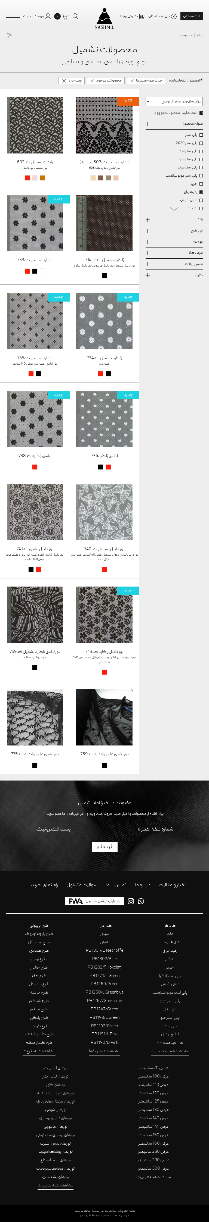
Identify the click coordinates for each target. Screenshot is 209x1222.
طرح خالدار (39, 968)
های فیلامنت (170, 942)
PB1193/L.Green (104, 1018)
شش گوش (170, 984)
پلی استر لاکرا (170, 976)
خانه (200, 35)
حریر (170, 968)
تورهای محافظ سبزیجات (55, 1169)
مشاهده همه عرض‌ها (153, 1177)
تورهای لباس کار (55, 1068)
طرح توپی (39, 959)
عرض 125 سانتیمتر (154, 1102)
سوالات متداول (81, 885)
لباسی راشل (170, 1035)
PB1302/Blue (104, 959)
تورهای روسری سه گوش (55, 1135)
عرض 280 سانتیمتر (153, 1152)
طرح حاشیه (39, 993)
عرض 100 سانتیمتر (153, 1077)
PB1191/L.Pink (105, 1035)
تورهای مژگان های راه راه (55, 1102)
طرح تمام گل (39, 942)
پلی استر (170, 1026)
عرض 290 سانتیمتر (153, 1160)
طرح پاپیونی (38, 926)
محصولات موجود (109, 80)
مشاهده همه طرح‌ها (39, 1051)
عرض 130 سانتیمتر (153, 1110)
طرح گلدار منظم (39, 1043)
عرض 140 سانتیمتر (153, 1118)
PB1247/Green (104, 1010)
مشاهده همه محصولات (170, 1051)
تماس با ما (116, 885)
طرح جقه (39, 976)
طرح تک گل (39, 984)
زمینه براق (75, 80)
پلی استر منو (170, 1018)
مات (170, 934)
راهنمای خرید (44, 885)
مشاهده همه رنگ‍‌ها (104, 1051)
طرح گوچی (39, 1026)
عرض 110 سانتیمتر (153, 1085)
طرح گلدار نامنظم (39, 1035)
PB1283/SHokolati (105, 968)
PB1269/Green (104, 984)
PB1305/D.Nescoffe (104, 951)
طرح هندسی (39, 951)
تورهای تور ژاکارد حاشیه (55, 1093)
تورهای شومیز (55, 1110)
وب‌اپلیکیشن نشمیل (102, 901)
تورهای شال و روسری (55, 1118)
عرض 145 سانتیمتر (154, 1127)
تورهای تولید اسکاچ (55, 1160)
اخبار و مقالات (172, 885)
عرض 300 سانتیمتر (153, 1169)
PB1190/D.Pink (104, 1043)
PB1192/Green (104, 1026)
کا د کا (170, 926)
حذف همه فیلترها (149, 80)
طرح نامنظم (39, 1001)
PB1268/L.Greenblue (105, 993)
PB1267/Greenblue (104, 1001)
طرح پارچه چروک (39, 934)
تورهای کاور (55, 1085)
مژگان (170, 959)
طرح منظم (39, 1010)
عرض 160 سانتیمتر (153, 1144)
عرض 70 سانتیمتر (153, 1068)
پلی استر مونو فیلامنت (170, 993)
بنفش (104, 942)
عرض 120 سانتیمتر (153, 1093)
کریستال (170, 1010)
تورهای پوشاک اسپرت (55, 1152)
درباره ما (142, 885)
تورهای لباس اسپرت (55, 1144)
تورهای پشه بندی (55, 1177)
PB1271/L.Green (104, 976)
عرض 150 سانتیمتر (153, 1135)
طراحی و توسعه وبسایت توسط (105, 1215)
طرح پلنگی (39, 1018)
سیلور (104, 934)
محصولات (186, 35)
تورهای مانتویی (55, 1127)
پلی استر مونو (170, 1001)
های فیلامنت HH (169, 1043)
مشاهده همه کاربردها (55, 1186)
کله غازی (104, 926)
